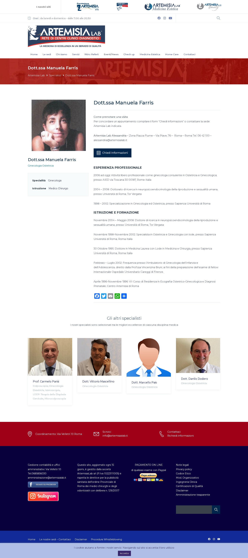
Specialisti (55, 75)
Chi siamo (61, 54)
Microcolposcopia (55, 398)
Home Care (171, 54)
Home (34, 54)
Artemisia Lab (36, 75)
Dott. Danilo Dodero (194, 378)
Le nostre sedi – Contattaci (55, 539)
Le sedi (47, 54)
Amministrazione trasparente (193, 494)
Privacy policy (184, 469)
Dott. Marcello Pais (144, 382)
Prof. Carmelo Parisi (46, 381)
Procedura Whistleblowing (106, 539)
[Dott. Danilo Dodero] (198, 355)
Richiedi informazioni (180, 435)
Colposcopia (40, 385)
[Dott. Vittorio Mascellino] (99, 357)
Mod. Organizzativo (187, 477)
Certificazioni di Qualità (189, 486)
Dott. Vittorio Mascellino (98, 381)
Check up (129, 54)
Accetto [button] (124, 553)
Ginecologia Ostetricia (41, 165)
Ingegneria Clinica (186, 481)
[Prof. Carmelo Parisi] (50, 357)
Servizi (75, 54)
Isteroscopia (52, 390)
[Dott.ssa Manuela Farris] (58, 125)
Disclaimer (182, 490)
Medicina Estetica (150, 54)
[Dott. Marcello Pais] (149, 357)
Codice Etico (183, 473)
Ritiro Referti (92, 54)
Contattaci (189, 54)
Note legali (182, 464)
